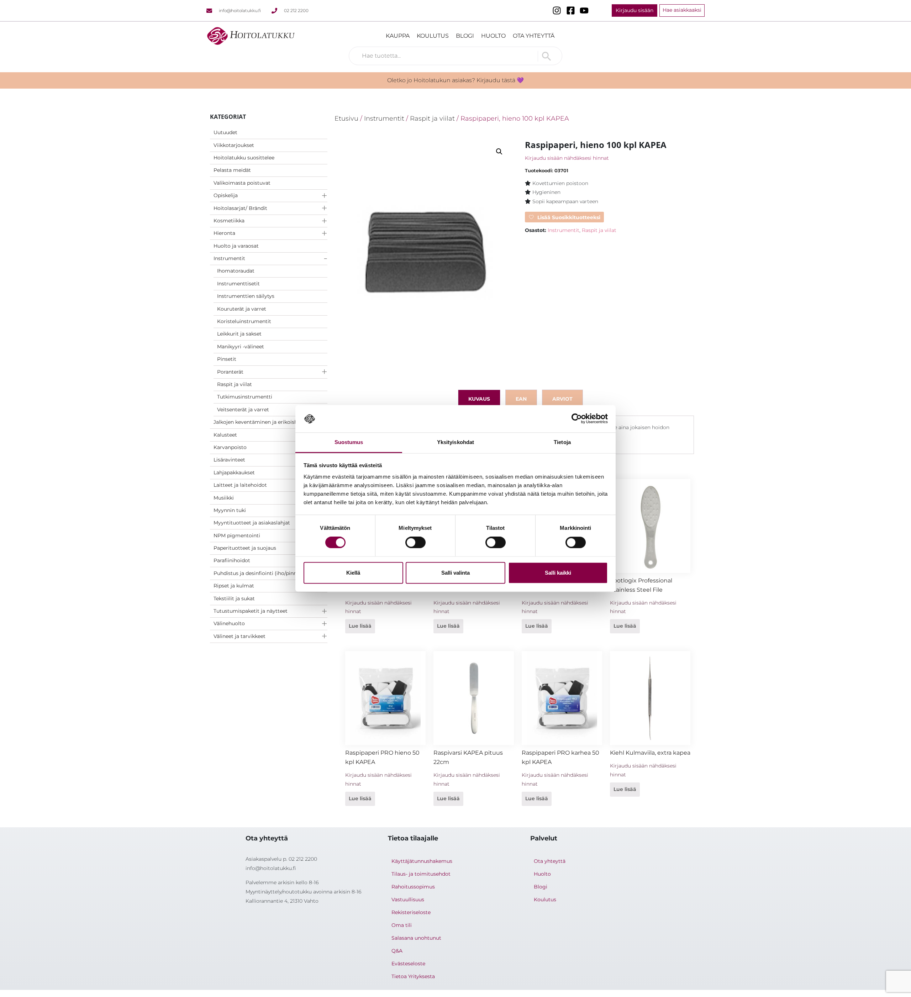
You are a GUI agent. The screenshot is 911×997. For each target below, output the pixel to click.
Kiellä (353, 573)
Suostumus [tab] (349, 442)
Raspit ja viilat (234, 384)
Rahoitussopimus (413, 886)
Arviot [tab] (562, 399)
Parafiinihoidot (232, 560)
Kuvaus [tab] (479, 399)
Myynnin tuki (230, 510)
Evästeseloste (408, 963)
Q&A (396, 951)
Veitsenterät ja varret (243, 409)
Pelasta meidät (232, 170)
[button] (499, 151)
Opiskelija (226, 195)
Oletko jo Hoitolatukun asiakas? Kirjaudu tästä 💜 (455, 80)
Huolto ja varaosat (236, 246)
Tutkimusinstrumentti (244, 397)
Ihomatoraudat (235, 271)
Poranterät (230, 372)
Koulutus (433, 35)
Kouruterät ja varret (241, 309)
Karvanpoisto (230, 447)
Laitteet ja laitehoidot (240, 485)
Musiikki (224, 498)
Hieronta (224, 233)
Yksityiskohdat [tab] (455, 442)
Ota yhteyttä (533, 35)
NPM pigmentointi (237, 535)
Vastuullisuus (407, 899)
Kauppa (398, 35)
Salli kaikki (558, 573)
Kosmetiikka (229, 220)
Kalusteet (225, 435)
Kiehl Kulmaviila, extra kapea (650, 752)
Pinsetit (226, 359)
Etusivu (346, 118)
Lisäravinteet (229, 460)
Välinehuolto (229, 623)
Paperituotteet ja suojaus (245, 548)
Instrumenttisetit (238, 283)
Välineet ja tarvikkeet (239, 636)
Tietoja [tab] (562, 442)
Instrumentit (229, 258)
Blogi (465, 35)
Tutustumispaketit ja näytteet (251, 611)
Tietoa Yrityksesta (413, 976)
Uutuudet (225, 132)
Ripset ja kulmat (234, 585)
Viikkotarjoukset (234, 145)
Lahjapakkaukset (234, 472)
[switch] (415, 542)
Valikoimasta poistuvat (242, 183)
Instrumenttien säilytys (245, 296)
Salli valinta (455, 573)
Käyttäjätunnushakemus (421, 861)
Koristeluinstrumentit (244, 321)
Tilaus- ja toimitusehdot (421, 874)
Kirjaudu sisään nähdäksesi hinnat (567, 158)
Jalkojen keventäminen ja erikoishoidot (262, 422)
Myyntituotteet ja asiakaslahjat (252, 522)
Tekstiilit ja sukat (234, 598)
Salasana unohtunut (416, 938)
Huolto (493, 35)
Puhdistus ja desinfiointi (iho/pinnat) (259, 573)
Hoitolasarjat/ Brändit (240, 208)
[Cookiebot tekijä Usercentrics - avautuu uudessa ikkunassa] (577, 418)
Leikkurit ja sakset (239, 334)
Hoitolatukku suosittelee (244, 157)
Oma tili (401, 925)
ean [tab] (521, 399)
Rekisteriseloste (411, 912)
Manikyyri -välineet (240, 346)
